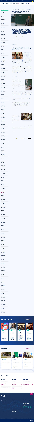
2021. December (3, 87)
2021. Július (2, 94)
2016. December (3, 169)
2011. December (3, 251)
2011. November (3, 252)
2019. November (3, 121)
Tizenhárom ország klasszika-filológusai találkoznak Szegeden (6, 362)
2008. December (3, 300)
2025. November (3, 23)
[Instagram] (28, 407)
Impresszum (29, 418)
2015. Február (3, 199)
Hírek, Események (27, 3)
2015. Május (2, 195)
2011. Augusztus (3, 256)
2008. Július (2, 307)
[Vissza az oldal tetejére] (31, 394)
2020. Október (3, 106)
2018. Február (3, 150)
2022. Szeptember (3, 75)
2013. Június (2, 226)
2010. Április (2, 278)
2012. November (3, 236)
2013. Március (3, 230)
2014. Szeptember (3, 206)
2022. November (3, 72)
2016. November (3, 170)
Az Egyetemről (6, 3)
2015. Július (2, 192)
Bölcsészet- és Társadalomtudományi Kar (5, 402)
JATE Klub (13, 388)
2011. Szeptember (3, 255)
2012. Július (2, 241)
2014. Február (3, 215)
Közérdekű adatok (25, 418)
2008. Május (2, 311)
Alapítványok (13, 400)
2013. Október (3, 221)
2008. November (3, 301)
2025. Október (3, 24)
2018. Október (3, 139)
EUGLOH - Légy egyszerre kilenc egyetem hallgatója (5, 387)
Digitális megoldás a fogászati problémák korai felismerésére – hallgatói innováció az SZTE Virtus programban (27, 363)
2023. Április (2, 65)
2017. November (3, 154)
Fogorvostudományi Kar (3, 404)
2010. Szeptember (3, 271)
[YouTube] (30, 407)
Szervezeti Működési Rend (14, 402)
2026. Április (2, 16)
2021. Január (2, 102)
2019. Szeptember (3, 124)
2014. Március (3, 214)
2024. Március (3, 50)
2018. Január (2, 151)
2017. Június (2, 161)
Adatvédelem (28, 0)
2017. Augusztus (3, 158)
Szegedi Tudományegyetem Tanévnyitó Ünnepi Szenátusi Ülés (29, 334)
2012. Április (2, 245)
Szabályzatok (13, 401)
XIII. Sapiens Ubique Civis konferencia (20, 333)
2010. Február (3, 281)
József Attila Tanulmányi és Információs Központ (16, 404)
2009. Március (3, 296)
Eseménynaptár (28, 319)
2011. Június (2, 259)
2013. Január (2, 233)
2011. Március (3, 263)
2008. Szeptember (3, 304)
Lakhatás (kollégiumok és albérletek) (26, 381)
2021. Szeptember (3, 91)
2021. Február (3, 101)
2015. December (3, 185)
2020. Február (3, 117)
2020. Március (3, 116)
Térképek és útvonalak (26, 403)
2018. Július (2, 143)
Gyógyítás (17, 3)
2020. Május (2, 113)
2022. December (3, 71)
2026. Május (2, 15)
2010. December (3, 267)
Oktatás (11, 3)
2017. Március (3, 165)
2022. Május (2, 80)
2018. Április (2, 147)
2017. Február (3, 166)
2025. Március (3, 34)
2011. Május (2, 260)
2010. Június (2, 275)
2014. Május (2, 211)
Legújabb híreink (4, 359)
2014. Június (2, 210)
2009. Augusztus (3, 289)
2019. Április (2, 131)
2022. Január (2, 86)
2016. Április (2, 180)
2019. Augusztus (3, 125)
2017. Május (2, 162)
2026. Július (2, 12)
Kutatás (14, 3)
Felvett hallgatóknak (9, 0)
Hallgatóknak (13, 0)
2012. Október (3, 237)
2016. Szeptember (3, 173)
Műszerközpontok (21, 3)
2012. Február (3, 248)
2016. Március (3, 181)
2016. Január (2, 184)
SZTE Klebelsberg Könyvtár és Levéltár (16, 385)
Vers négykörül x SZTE (4, 333)
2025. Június (2, 30)
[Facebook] (26, 407)
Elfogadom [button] (31, 420)
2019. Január (2, 135)
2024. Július (2, 45)
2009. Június (2, 292)
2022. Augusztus (3, 76)
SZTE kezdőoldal (2, 0)
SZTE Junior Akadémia (14, 384)
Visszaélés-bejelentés (20, 418)
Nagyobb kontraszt (32, 1)
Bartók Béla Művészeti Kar (4, 401)
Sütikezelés (12, 418)
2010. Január (2, 282)
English (31, 0)
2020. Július (2, 110)
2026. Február (3, 19)
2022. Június (2, 79)
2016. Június (2, 177)
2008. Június (2, 308)
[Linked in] (23, 407)
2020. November (3, 105)
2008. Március (3, 312)
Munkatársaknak (16, 0)
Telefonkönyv (24, 0)
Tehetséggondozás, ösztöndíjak (4, 381)
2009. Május (2, 293)
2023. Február (3, 68)
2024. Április (2, 49)
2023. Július (2, 61)
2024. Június (2, 46)
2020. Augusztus (3, 109)
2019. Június (2, 128)
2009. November (3, 285)
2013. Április (2, 229)
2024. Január (2, 53)
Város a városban (24, 385)
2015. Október (3, 188)
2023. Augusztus (3, 60)
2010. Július (2, 274)
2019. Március (3, 132)
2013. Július (2, 225)
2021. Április (2, 98)
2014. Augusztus (3, 207)
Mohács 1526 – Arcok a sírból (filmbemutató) (13, 333)
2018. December (3, 136)
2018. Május (2, 146)
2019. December (3, 120)
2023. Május (2, 64)
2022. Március (3, 83)
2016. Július (2, 176)
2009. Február (3, 297)
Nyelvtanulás (2, 384)
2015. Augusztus (3, 191)
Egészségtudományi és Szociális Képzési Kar (5, 403)
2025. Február (3, 35)
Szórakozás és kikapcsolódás (26, 384)
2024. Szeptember (3, 42)
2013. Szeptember (3, 222)
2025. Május (2, 31)
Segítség (32, 418)
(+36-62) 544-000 (26, 401)
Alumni (20, 0)
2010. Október (3, 270)
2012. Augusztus (3, 240)
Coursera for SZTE (3, 385)
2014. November (3, 203)
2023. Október (3, 57)
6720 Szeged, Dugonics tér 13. (27, 400)
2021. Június (2, 95)
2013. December (3, 218)
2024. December (3, 38)
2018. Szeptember (3, 140)
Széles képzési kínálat (14, 381)
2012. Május (2, 244)
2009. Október (3, 286)
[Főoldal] (2, 3)
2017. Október (3, 155)
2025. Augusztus (3, 27)
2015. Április (2, 196)
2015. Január (2, 200)
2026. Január (2, 20)
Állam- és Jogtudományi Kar (4, 400)
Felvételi (6, 0)
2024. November (3, 39)
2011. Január (2, 266)
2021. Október (3, 90)
